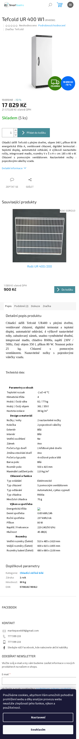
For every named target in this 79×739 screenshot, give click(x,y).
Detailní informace (12, 168)
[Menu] (70, 5)
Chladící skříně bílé (32, 573)
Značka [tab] (47, 306)
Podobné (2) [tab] (21, 306)
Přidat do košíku (36, 132)
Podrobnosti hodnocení (51, 25)
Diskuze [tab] (35, 306)
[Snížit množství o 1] (15, 135)
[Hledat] (50, 5)
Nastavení (38, 717)
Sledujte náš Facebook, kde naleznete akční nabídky (38, 647)
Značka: (14, 29)
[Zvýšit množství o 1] (15, 130)
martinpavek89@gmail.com (23, 631)
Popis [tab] (8, 306)
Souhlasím (38, 730)
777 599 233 (14, 636)
